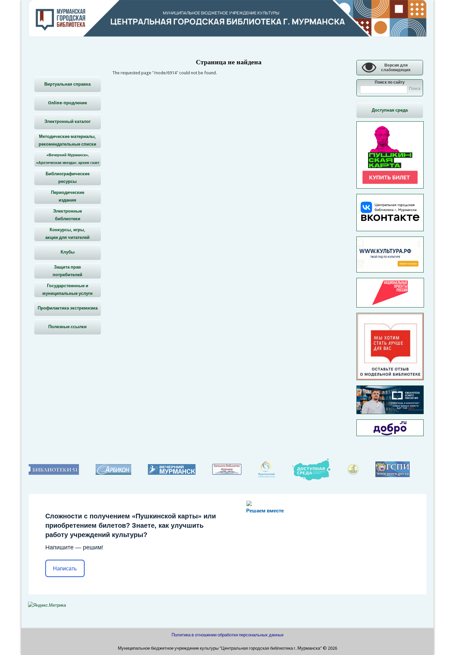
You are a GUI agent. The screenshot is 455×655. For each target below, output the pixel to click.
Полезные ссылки (67, 326)
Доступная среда (390, 110)
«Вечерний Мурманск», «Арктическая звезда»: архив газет (67, 159)
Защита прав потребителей (67, 271)
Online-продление (67, 102)
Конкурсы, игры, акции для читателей (67, 233)
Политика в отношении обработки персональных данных (228, 634)
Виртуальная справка (67, 84)
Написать (65, 568)
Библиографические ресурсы (68, 177)
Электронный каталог (67, 121)
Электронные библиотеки (67, 215)
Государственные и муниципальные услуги (67, 289)
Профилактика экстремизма (68, 308)
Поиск (414, 88)
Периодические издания (67, 196)
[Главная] (227, 35)
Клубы (68, 252)
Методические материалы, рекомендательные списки (67, 140)
